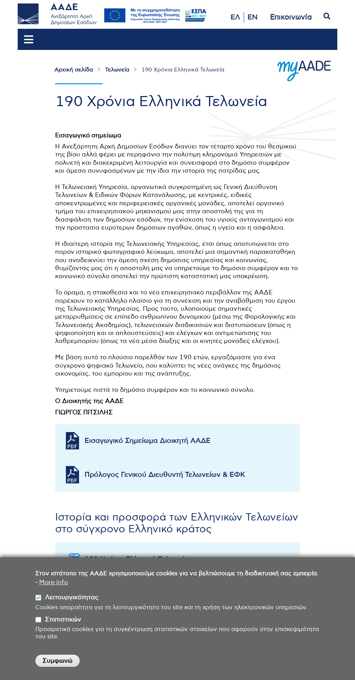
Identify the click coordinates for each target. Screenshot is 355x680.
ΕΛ (235, 17)
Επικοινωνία (291, 17)
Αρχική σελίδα (73, 69)
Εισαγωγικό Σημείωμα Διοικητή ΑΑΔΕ (147, 440)
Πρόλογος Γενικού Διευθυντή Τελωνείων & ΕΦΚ (165, 474)
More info (53, 582)
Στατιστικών (63, 620)
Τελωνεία (117, 69)
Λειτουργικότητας (71, 597)
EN (253, 17)
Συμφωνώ (57, 661)
